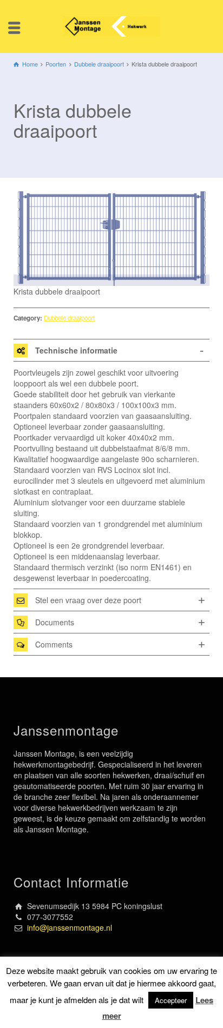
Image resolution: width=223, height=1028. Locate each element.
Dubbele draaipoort (69, 317)
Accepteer (171, 1000)
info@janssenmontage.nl (69, 927)
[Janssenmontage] (111, 25)
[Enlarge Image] (111, 238)
